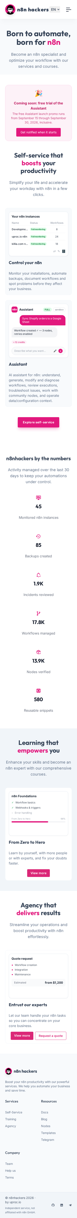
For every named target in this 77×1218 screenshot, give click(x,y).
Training (10, 1119)
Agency (10, 1126)
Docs (44, 1112)
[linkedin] (61, 1205)
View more (38, 873)
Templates (48, 1133)
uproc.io (15, 1202)
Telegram (47, 1139)
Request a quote (51, 1036)
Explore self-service (38, 422)
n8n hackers (25, 1071)
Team (9, 1163)
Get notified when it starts (38, 132)
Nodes (45, 1126)
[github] (53, 1205)
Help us (10, 1170)
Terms (9, 1177)
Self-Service (13, 1112)
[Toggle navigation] (68, 9)
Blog (44, 1119)
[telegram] (70, 1205)
